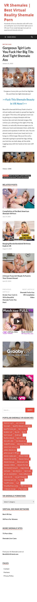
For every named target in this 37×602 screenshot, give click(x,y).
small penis (7, 471)
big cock (17, 432)
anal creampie (20, 423)
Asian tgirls (7, 426)
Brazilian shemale (9, 438)
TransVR (20, 480)
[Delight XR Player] (28, 71)
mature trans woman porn (11, 447)
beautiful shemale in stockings (22, 426)
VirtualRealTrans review (11, 486)
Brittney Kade (7, 44)
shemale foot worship (10, 459)
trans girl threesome (21, 477)
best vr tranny (14, 175)
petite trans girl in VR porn (12, 453)
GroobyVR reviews (9, 177)
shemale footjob (23, 456)
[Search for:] (18, 410)
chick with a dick (8, 441)
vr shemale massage (10, 489)
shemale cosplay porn (10, 456)
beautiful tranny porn (10, 429)
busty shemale (25, 175)
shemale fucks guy (9, 462)
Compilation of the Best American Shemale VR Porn (16, 212)
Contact (6, 569)
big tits (24, 432)
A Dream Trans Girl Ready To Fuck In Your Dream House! (17, 277)
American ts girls (9, 423)
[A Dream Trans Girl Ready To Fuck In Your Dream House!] (18, 264)
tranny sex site (8, 477)
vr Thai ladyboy (22, 489)
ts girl (17, 483)
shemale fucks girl (24, 459)
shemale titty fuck (22, 465)
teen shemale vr (17, 471)
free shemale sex (21, 441)
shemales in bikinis (9, 465)
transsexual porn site (10, 480)
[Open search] (31, 37)
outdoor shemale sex (10, 450)
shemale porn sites (22, 462)
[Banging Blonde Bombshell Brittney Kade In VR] (18, 231)
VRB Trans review (25, 486)
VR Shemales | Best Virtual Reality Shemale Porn (19, 12)
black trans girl (8, 435)
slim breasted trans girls (11, 468)
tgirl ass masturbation (10, 474)
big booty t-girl (8, 432)
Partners (7, 572)
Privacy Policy (8, 576)
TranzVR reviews (9, 483)
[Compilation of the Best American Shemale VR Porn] (18, 199)
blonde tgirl (18, 435)
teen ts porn (27, 471)
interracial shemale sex (24, 444)
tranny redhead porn (25, 474)
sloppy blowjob (22, 177)
